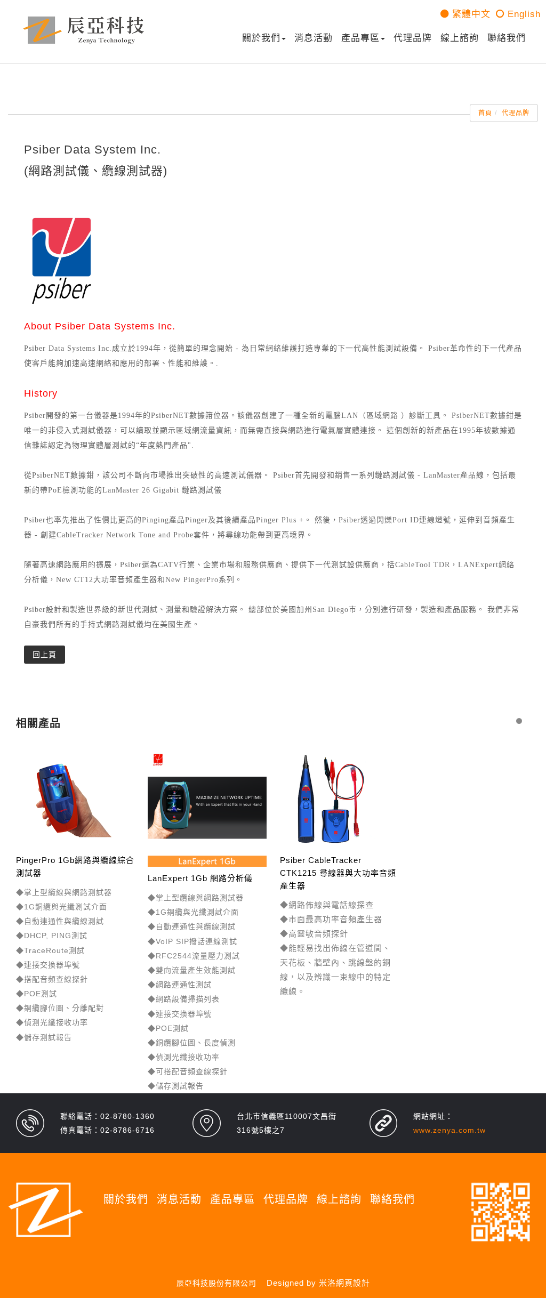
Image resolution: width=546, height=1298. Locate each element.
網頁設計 (353, 1282)
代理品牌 (413, 38)
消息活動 (313, 38)
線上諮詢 (459, 38)
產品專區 (360, 38)
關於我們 (261, 38)
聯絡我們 (506, 38)
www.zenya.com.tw (449, 1130)
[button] (519, 721)
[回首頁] (83, 30)
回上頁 (45, 654)
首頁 (485, 113)
